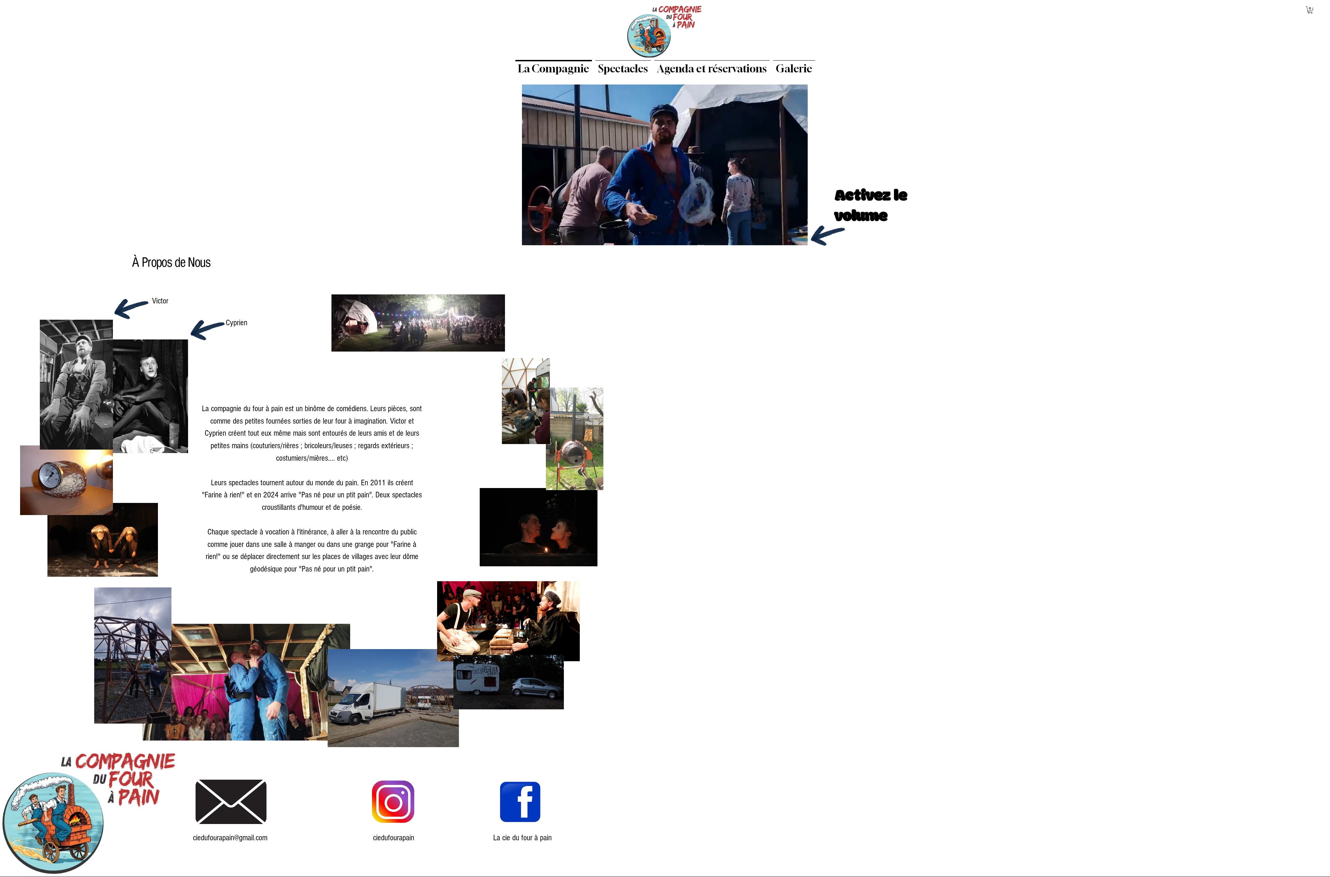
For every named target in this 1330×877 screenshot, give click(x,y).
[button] (1310, 10)
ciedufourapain (393, 837)
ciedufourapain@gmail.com (230, 837)
